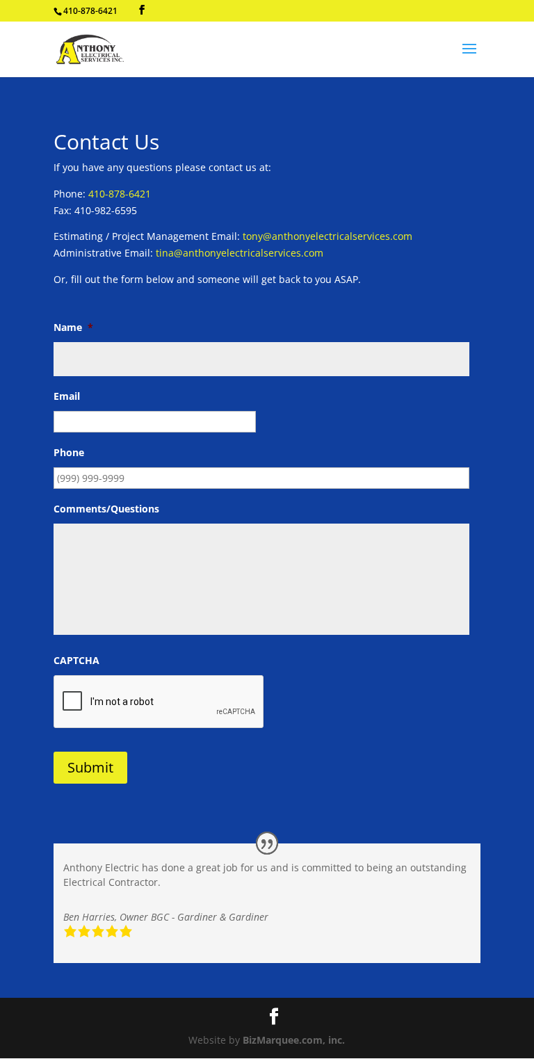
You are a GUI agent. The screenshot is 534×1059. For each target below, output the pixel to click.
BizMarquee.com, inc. (294, 1039)
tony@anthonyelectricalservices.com (327, 236)
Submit (90, 767)
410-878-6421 (119, 193)
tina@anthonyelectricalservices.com (239, 252)
